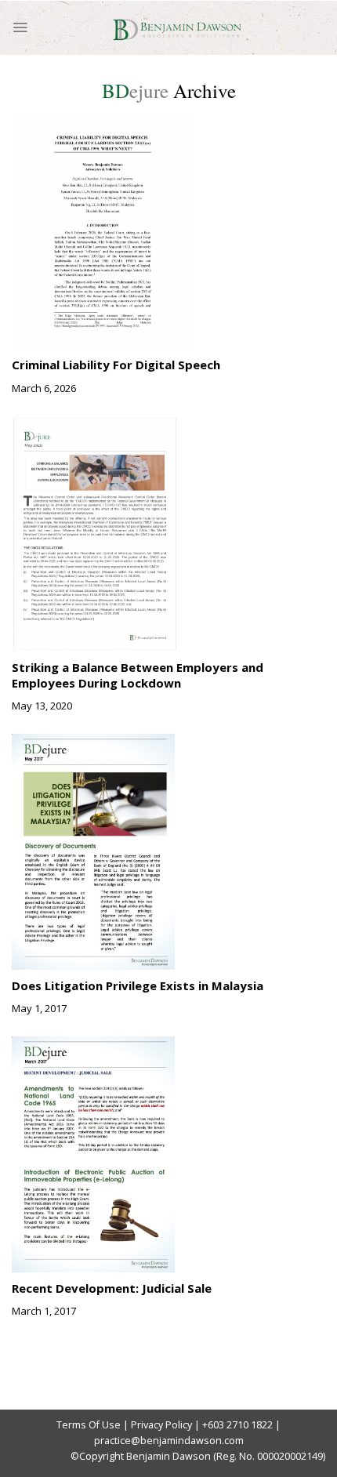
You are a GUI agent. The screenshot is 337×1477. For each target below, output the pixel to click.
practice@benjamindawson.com (169, 1440)
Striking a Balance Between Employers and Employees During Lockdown (137, 675)
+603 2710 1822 (237, 1425)
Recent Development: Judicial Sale (112, 1288)
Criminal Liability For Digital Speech (116, 364)
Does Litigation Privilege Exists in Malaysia (137, 985)
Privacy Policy (161, 1425)
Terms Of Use (88, 1425)
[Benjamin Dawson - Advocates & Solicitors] (176, 27)
